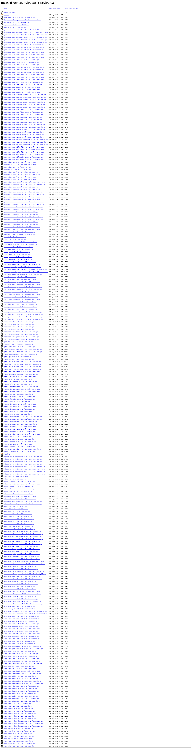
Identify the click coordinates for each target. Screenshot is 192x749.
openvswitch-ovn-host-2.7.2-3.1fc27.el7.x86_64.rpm (23, 207)
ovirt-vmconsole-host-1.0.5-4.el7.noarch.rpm (21, 334)
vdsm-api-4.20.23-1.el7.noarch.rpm (17, 511)
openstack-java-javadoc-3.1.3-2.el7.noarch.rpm (22, 89)
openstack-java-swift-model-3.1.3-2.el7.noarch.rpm (23, 157)
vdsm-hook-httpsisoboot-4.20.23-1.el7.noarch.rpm (22, 601)
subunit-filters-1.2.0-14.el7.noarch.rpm (19, 489)
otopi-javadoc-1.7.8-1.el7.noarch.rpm (18, 259)
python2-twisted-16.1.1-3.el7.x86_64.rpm (19, 451)
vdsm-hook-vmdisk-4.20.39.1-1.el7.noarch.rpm (21, 696)
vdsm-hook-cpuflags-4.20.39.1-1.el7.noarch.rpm (22, 554)
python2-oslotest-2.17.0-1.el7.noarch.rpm (20, 426)
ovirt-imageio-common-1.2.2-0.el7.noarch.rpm (21, 292)
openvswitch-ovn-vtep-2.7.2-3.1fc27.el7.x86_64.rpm (23, 217)
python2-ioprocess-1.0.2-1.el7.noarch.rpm (20, 404)
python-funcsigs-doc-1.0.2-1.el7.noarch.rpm (20, 354)
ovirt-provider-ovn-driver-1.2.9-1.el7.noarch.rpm (23, 312)
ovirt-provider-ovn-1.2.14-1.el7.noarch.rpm (20, 309)
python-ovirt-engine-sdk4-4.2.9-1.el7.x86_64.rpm (22, 369)
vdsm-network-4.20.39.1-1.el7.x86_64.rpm (19, 731)
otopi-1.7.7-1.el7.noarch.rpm (15, 237)
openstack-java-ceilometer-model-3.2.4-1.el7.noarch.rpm (25, 42)
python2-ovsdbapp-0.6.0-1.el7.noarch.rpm (19, 431)
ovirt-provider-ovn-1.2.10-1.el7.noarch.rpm (20, 304)
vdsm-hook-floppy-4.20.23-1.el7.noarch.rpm (20, 596)
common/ (6, 15)
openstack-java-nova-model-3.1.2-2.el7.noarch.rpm (23, 117)
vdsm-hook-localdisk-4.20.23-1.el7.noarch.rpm (21, 616)
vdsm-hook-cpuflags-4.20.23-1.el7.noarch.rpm (21, 551)
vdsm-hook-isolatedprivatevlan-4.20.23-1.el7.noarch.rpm (25, 611)
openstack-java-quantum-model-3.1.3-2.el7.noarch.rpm (24, 134)
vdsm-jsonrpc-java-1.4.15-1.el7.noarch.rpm (20, 718)
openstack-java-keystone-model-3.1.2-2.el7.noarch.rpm (24, 102)
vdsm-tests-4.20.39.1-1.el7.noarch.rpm (18, 741)
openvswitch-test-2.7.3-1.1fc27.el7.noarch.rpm (22, 229)
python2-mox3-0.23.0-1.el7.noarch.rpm (18, 414)
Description (73, 8)
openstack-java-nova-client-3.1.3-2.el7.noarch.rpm (23, 112)
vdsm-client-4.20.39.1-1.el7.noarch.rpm (19, 519)
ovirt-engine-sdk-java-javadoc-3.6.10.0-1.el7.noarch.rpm (26, 272)
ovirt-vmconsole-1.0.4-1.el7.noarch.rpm (19, 327)
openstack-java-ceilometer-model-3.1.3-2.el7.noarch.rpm (25, 40)
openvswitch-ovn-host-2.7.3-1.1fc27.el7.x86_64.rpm (23, 209)
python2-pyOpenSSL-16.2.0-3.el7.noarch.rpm (20, 439)
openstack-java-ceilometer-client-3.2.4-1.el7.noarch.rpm (26, 35)
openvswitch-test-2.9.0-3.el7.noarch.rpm (19, 232)
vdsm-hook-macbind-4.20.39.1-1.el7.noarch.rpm (21, 624)
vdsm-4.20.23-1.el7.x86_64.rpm (15, 506)
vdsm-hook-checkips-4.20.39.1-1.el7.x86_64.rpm (22, 549)
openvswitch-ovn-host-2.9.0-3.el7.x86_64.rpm (21, 212)
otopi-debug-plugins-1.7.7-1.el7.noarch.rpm (20, 242)
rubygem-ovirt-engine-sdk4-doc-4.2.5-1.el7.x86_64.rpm (24, 474)
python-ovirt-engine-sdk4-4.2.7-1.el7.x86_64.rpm (22, 366)
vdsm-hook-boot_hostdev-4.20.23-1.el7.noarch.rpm (22, 536)
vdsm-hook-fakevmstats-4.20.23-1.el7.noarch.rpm (22, 576)
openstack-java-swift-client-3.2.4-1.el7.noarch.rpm (24, 152)
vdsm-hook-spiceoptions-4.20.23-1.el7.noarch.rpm (22, 681)
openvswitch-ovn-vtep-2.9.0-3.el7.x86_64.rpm (21, 222)
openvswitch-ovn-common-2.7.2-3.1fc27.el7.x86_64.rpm (24, 192)
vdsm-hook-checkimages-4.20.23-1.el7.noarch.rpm (22, 541)
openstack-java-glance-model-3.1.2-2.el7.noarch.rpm (24, 74)
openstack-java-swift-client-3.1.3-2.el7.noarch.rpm (24, 149)
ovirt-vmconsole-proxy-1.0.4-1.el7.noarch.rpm (21, 337)
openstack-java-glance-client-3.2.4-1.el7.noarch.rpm (24, 72)
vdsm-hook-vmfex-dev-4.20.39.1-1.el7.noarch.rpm (22, 701)
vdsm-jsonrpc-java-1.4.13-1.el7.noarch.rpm (20, 716)
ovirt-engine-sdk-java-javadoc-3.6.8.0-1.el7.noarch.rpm (25, 269)
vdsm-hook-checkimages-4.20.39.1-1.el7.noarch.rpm (23, 544)
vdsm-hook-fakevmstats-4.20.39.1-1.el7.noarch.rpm (23, 579)
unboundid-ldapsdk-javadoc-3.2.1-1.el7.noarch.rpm (23, 501)
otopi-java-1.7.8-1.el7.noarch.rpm (17, 254)
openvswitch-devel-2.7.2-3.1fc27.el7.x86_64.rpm (22, 172)
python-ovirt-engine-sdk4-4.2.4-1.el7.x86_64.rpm (22, 361)
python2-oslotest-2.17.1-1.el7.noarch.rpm (20, 429)
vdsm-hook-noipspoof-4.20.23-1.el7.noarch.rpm (21, 636)
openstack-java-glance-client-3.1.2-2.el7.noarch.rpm (24, 67)
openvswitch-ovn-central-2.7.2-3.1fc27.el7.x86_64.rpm (24, 182)
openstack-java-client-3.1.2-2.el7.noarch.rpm (21, 59)
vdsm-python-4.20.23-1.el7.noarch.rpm (18, 733)
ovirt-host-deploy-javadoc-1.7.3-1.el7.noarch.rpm (23, 287)
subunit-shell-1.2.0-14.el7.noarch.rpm (18, 494)
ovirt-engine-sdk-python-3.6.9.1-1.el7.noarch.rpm (23, 274)
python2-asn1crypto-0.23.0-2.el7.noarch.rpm (20, 381)
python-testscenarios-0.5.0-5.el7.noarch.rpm (21, 374)
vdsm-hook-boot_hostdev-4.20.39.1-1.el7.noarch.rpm (23, 539)
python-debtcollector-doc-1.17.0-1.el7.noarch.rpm (23, 349)
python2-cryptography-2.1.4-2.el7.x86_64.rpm (21, 386)
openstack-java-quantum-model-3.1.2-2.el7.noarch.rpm (24, 132)
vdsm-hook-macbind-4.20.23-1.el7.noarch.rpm (20, 621)
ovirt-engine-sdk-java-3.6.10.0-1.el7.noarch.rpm (22, 267)
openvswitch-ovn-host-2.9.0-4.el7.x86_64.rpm (21, 214)
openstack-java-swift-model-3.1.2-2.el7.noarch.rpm (23, 154)
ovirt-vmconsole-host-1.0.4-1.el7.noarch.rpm (21, 332)
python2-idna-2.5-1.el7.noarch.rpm (17, 401)
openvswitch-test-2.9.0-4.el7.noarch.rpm (19, 234)
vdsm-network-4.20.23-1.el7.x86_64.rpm (18, 728)
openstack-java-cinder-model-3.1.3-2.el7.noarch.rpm (24, 55)
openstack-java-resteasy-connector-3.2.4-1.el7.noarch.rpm (26, 144)
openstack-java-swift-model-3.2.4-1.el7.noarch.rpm (23, 159)
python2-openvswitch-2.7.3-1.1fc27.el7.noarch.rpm (23, 419)
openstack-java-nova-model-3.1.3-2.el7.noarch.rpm (23, 119)
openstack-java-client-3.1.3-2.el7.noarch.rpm (21, 62)
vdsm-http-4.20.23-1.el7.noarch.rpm (17, 703)
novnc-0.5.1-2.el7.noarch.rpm (15, 27)
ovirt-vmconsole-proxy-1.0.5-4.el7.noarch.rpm (21, 339)
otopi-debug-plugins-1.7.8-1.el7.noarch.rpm (20, 244)
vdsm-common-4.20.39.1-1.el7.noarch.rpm (19, 524)
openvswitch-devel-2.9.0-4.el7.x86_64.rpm (20, 179)
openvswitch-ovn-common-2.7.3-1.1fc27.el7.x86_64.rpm (24, 194)
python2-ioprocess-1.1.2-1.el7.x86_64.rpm (20, 406)
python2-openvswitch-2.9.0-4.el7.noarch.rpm (20, 424)
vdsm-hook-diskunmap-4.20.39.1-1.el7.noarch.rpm (22, 559)
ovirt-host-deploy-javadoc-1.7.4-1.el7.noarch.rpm (23, 289)
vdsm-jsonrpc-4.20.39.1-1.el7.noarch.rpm (19, 711)
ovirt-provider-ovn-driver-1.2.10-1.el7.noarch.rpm (23, 314)
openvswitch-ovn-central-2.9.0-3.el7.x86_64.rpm (22, 187)
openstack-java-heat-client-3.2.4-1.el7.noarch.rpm (23, 82)
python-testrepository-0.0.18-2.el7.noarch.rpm (22, 371)
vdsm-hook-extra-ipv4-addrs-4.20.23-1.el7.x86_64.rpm (24, 571)
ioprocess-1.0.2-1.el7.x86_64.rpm (16, 22)
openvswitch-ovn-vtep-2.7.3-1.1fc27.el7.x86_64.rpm (23, 219)
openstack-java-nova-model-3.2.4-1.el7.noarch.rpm (23, 122)
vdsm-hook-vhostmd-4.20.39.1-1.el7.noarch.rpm (21, 691)
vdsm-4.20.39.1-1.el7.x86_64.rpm (16, 509)
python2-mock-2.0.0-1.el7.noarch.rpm (18, 411)
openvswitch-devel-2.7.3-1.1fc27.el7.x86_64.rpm (22, 174)
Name (5, 8)
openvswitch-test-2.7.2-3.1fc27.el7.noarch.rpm (22, 227)
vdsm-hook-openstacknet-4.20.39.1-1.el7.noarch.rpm (23, 648)
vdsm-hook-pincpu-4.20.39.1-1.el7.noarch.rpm (21, 653)
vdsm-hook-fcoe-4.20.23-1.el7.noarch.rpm (19, 586)
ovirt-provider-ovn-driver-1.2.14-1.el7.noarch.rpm (23, 319)
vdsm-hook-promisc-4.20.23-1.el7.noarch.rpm (20, 656)
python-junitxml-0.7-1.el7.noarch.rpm (18, 356)
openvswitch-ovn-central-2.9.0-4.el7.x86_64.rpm (22, 189)
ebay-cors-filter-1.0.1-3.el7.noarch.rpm (19, 17)
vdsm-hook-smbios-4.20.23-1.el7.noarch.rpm (20, 676)
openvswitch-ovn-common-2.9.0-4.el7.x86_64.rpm (22, 199)
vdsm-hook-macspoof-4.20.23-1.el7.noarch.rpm (21, 626)
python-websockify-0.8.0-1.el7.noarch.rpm (20, 376)
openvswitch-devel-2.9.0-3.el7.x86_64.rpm (20, 177)
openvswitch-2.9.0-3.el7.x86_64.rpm (17, 167)
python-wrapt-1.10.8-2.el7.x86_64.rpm (18, 379)
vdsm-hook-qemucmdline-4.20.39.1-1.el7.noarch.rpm (23, 663)
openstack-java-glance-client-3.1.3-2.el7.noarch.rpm (24, 69)
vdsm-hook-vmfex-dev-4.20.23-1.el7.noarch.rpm (21, 698)
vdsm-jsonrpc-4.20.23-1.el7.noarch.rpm (18, 708)
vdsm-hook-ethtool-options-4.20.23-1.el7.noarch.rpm (24, 561)
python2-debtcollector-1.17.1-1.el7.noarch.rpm (22, 391)
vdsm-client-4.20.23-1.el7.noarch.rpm (18, 516)
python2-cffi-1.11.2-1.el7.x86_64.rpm (18, 384)
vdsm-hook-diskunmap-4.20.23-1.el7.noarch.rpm (21, 556)
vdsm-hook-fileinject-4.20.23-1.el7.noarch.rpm (22, 591)
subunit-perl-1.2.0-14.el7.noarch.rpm (18, 491)
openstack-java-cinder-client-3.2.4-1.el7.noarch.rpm (24, 50)
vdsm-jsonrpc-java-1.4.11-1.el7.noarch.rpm (20, 713)
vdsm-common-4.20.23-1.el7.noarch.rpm (18, 521)
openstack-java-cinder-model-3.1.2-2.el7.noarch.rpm (24, 52)
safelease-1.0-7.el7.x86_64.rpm (16, 476)
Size (66, 8)
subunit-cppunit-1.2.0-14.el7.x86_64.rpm (19, 481)
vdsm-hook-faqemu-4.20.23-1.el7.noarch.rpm (20, 581)
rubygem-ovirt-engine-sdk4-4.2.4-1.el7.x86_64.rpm (23, 461)
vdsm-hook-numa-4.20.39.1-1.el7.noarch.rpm (20, 643)
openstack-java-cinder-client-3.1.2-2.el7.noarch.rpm (24, 45)
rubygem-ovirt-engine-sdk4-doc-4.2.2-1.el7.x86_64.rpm (24, 466)
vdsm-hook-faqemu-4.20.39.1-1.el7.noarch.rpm (21, 584)
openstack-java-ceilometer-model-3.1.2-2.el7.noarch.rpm (25, 37)
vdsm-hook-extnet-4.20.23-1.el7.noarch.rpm (20, 566)
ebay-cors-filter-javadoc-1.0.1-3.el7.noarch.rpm (22, 20)
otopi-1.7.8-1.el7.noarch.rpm (15, 239)
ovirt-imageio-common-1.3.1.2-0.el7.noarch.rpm (22, 294)
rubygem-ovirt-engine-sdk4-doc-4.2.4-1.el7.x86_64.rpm (24, 471)
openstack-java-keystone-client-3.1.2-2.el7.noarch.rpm (25, 94)
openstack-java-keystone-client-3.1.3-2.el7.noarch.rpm (25, 97)
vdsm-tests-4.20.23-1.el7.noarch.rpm (18, 738)
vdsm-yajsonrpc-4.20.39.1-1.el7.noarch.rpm (20, 746)
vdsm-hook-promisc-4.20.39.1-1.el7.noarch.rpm (21, 658)
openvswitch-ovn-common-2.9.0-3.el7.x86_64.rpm (22, 197)
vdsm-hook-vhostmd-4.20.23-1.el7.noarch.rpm (20, 688)
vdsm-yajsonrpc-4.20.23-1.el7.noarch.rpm (19, 743)
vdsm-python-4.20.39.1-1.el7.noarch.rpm (19, 736)
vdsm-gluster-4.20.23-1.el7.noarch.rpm (18, 526)
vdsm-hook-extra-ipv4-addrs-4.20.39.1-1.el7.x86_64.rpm (25, 574)
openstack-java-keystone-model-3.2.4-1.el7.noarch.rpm (24, 107)
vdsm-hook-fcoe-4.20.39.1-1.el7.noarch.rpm (20, 589)
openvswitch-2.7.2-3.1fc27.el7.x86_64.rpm (20, 162)
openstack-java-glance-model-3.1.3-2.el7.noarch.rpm (24, 77)
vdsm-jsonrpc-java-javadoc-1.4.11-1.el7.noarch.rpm (23, 721)
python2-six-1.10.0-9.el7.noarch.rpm (18, 444)
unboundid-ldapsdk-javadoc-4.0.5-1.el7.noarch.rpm (23, 504)
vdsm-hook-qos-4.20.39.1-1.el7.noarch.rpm (20, 668)
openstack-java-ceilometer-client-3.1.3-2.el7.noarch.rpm (26, 32)
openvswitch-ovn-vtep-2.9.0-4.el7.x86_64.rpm (21, 224)
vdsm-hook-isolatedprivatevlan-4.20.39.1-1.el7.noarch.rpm (26, 614)
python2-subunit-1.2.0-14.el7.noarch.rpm (19, 446)
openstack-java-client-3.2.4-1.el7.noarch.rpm (21, 64)
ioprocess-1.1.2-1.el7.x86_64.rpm (16, 25)
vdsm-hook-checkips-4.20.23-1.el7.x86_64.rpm (21, 546)
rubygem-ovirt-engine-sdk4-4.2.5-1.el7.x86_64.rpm (23, 464)
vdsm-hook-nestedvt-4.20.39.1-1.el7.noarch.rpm (22, 633)
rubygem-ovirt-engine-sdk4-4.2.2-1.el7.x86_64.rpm (23, 456)
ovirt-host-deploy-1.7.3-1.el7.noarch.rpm (20, 277)
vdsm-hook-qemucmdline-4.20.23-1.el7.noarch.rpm (22, 661)
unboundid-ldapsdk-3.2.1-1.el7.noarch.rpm (20, 496)
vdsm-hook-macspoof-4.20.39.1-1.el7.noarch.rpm (22, 629)
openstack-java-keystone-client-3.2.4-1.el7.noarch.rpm (25, 99)
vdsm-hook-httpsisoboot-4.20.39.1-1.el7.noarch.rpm (23, 604)
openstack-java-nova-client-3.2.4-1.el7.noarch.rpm (23, 114)
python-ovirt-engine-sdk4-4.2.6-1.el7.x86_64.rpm (22, 364)
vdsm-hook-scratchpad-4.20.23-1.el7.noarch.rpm (22, 671)
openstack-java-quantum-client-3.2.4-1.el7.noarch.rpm (24, 129)
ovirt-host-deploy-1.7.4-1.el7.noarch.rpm (20, 279)
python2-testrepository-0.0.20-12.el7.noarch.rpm (22, 449)
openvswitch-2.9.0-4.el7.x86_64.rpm (17, 169)
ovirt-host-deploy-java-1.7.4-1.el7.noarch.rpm (22, 284)
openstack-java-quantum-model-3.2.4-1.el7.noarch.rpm (24, 137)
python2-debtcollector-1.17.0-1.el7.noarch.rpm (22, 389)
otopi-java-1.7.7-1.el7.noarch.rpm (17, 252)
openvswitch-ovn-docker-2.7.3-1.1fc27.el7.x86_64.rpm (24, 204)
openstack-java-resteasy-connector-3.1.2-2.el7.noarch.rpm (26, 139)
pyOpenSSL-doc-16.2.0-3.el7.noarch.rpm (18, 342)
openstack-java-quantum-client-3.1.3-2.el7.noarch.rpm (24, 127)
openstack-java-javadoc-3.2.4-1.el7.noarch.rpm (22, 92)
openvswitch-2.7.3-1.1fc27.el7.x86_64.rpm (20, 164)
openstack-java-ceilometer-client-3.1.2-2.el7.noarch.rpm (26, 30)
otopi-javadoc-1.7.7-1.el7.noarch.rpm (18, 257)
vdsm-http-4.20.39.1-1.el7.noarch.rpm (18, 706)
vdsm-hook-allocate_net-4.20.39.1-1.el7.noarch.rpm (23, 534)
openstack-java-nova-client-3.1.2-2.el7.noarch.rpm (23, 109)
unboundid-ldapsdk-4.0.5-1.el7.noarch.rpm (20, 499)
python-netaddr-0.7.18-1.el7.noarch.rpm (19, 359)
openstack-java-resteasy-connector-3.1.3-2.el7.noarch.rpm (26, 142)
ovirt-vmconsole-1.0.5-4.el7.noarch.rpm (19, 329)
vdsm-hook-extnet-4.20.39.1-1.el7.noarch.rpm (21, 569)
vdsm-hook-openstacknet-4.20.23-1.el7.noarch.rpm (22, 646)
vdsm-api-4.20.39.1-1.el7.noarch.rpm (18, 514)
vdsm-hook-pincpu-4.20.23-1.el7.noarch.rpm (20, 651)
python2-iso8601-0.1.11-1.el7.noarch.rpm (19, 409)
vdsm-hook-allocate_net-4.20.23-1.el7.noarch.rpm (22, 531)
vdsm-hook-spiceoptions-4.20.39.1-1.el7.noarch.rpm (23, 683)
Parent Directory (10, 12)
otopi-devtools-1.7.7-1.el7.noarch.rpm (18, 247)
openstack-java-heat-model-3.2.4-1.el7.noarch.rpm (23, 84)
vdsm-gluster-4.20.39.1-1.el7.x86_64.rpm (19, 529)
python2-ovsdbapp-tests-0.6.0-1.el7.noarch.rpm (22, 434)
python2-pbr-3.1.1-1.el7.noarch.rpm (17, 436)
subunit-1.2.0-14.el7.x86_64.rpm (16, 479)
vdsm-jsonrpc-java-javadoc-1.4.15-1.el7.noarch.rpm (23, 726)
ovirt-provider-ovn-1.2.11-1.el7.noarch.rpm (20, 307)
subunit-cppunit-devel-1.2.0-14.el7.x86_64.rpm (22, 484)
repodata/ (7, 454)
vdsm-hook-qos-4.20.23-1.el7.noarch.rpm (19, 666)
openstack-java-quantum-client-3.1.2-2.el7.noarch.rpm (24, 124)
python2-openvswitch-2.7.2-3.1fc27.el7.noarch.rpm (23, 416)
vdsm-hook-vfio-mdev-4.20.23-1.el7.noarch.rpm (21, 686)
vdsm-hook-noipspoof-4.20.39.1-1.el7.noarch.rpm (22, 638)
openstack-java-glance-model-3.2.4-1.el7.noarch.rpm (24, 79)
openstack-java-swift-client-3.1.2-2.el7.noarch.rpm (24, 147)
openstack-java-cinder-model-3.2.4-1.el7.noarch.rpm (24, 57)
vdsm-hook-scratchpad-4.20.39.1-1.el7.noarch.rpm (22, 673)
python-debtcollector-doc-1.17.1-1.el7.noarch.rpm (23, 351)
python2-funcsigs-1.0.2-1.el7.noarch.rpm (19, 399)
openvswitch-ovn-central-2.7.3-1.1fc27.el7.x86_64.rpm (24, 184)
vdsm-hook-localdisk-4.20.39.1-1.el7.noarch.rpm (22, 619)
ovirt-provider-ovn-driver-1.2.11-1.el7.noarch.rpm (23, 317)
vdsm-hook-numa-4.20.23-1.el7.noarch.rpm (19, 641)
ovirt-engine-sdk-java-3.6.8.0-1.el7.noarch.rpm (22, 264)
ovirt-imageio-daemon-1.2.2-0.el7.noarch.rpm (21, 297)
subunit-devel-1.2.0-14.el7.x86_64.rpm (18, 486)
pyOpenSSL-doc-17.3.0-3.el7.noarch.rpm (18, 344)
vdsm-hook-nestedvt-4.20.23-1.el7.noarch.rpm (21, 631)
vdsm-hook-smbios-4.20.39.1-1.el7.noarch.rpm (21, 678)
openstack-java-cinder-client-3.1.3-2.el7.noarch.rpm (24, 47)
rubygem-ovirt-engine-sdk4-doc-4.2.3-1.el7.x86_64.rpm (24, 469)
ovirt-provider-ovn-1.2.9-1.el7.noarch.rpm (20, 302)
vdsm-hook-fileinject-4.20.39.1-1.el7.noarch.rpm (22, 594)
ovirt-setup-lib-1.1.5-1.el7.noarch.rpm (19, 324)
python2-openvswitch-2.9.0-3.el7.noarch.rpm (20, 421)
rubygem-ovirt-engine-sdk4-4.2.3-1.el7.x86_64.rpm (23, 459)
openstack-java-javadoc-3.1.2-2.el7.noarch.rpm (22, 87)
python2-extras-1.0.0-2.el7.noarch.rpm (18, 394)
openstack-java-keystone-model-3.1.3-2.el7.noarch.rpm (24, 104)
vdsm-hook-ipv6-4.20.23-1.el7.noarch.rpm (19, 606)
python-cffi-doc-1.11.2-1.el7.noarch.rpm (19, 346)
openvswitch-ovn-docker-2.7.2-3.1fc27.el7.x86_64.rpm (24, 202)
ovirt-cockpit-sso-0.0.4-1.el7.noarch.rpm (20, 262)
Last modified (54, 8)
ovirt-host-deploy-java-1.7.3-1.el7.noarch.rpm (22, 282)
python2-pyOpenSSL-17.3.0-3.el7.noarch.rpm (20, 441)
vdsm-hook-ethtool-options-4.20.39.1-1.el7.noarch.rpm (24, 564)
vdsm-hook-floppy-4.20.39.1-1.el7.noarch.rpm (21, 599)
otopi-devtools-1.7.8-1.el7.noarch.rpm (18, 249)
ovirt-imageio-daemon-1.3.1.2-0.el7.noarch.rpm (22, 299)
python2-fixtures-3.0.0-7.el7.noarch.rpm (19, 396)
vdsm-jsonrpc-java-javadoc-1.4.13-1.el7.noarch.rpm (23, 723)
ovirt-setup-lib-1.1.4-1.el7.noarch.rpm (19, 322)
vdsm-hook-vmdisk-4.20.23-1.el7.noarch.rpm (20, 693)
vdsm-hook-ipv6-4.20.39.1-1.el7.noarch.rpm (20, 609)
